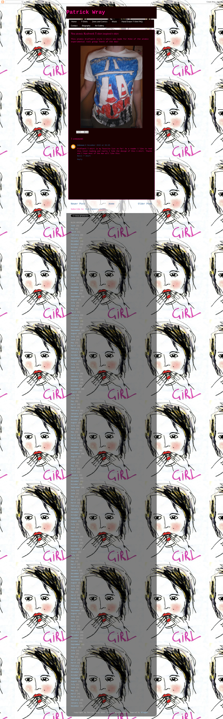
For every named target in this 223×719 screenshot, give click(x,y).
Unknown (80, 145)
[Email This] (77, 132)
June (73, 226)
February (75, 235)
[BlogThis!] (80, 132)
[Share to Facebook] (84, 132)
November (75, 244)
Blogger (144, 712)
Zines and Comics (99, 21)
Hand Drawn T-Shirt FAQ (132, 21)
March (73, 232)
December (75, 241)
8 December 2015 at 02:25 (97, 145)
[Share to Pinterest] (87, 132)
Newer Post (78, 203)
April (73, 257)
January (74, 238)
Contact (74, 26)
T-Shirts (84, 21)
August (74, 250)
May (72, 229)
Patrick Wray (85, 12)
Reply (79, 159)
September (75, 272)
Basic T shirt (84, 156)
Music (114, 21)
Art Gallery (99, 26)
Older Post (145, 203)
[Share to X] (82, 132)
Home (74, 21)
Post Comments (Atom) (95, 209)
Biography (86, 26)
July (73, 253)
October (74, 247)
